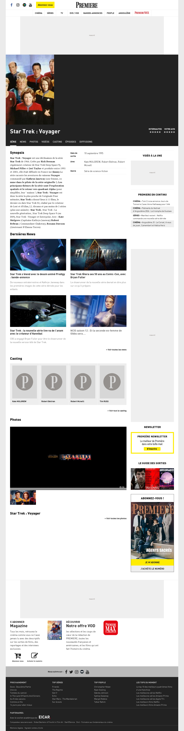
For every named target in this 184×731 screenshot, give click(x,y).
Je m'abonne (152, 562)
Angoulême (124, 13)
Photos (34, 141)
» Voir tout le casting (117, 410)
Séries (50, 13)
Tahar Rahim (100, 702)
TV (62, 13)
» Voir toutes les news (116, 349)
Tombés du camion (18, 693)
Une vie (13, 690)
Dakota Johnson (101, 693)
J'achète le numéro (152, 568)
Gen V (54, 693)
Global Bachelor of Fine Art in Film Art (48, 722)
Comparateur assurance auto (21, 722)
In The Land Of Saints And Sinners (25, 696)
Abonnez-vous (45, 4)
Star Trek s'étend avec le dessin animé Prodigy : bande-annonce (37, 276)
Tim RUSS (104, 401)
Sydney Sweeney (101, 696)
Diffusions (85, 141)
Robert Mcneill (77, 401)
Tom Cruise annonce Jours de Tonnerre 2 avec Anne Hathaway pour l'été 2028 (151, 203)
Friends (55, 686)
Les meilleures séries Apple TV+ (150, 699)
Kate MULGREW (92, 161)
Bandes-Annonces (92, 13)
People (110, 13)
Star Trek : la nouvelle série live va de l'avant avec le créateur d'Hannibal (36, 332)
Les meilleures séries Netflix (149, 693)
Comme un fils (16, 702)
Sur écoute (57, 702)
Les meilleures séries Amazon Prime (152, 696)
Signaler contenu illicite (34, 728)
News (23, 141)
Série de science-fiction (96, 171)
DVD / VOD (74, 13)
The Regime (57, 690)
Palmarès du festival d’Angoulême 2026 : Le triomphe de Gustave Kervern (152, 210)
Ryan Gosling (100, 690)
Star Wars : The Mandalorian (64, 699)
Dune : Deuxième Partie (20, 686)
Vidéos (45, 141)
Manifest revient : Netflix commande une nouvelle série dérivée (149, 217)
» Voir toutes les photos (115, 518)
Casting (57, 141)
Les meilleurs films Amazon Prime (151, 705)
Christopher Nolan (102, 686)
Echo (54, 696)
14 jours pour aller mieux (21, 705)
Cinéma (38, 13)
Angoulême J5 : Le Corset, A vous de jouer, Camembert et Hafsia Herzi (152, 224)
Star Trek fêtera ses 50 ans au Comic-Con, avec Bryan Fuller (98, 276)
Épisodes (70, 141)
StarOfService (70, 722)
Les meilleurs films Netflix (148, 702)
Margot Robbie (100, 699)
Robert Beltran (109, 161)
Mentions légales (16, 728)
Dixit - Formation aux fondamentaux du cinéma (94, 722)
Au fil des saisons (17, 699)
